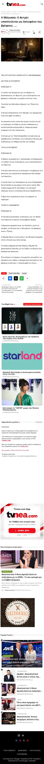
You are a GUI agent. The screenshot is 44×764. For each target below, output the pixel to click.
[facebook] (16, 740)
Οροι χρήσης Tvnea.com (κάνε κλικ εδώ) (15, 450)
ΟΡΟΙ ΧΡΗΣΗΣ (35, 750)
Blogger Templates (21, 759)
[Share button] (27, 278)
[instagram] (20, 740)
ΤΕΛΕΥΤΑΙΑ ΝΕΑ (14, 273)
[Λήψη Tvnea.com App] (22, 521)
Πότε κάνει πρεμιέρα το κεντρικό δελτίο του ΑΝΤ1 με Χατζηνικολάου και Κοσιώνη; (28, 704)
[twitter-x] (24, 740)
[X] (16, 278)
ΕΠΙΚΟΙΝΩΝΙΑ (22, 754)
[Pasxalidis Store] (18, 626)
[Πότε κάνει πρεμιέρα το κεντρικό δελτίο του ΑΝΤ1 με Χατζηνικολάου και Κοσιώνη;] (8, 704)
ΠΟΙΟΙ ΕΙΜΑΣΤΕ (9, 750)
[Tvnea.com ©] (16, 4)
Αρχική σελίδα (6, 12)
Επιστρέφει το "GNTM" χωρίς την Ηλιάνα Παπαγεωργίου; (21, 409)
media (14, 12)
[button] (42, 4)
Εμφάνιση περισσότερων (33, 304)
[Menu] (3, 4)
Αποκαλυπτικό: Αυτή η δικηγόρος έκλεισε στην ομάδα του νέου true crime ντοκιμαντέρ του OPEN (29, 718)
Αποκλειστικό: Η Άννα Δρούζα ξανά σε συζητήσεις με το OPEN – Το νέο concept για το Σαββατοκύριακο (22, 577)
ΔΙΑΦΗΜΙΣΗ (22, 750)
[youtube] (27, 740)
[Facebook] (10, 278)
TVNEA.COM (6, 440)
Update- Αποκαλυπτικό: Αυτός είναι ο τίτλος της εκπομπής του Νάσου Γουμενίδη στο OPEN (28, 675)
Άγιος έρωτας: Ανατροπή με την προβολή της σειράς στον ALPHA (21, 337)
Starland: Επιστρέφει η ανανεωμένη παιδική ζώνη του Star (21, 373)
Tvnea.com (24, 446)
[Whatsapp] (22, 278)
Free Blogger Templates (27, 761)
